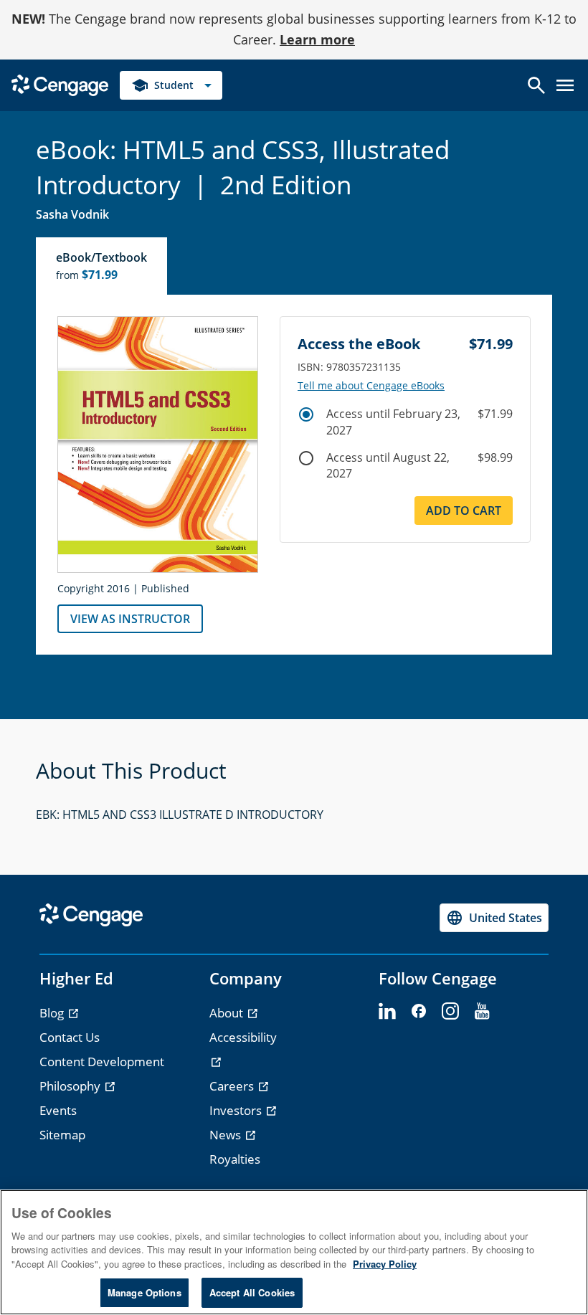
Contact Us (69, 1037)
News (226, 1134)
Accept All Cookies (252, 1292)
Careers (233, 1086)
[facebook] (418, 1011)
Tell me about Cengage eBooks (371, 385)
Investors (237, 1110)
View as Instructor (130, 619)
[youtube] (481, 1011)
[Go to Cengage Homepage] (59, 83)
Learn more (317, 39)
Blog (53, 1013)
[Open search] (536, 85)
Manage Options (144, 1292)
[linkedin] (387, 1011)
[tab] (102, 266)
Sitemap (62, 1134)
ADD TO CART (463, 510)
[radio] (306, 414)
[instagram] (450, 1011)
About (227, 1013)
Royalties (234, 1159)
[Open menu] (565, 85)
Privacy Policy (385, 1264)
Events (58, 1110)
